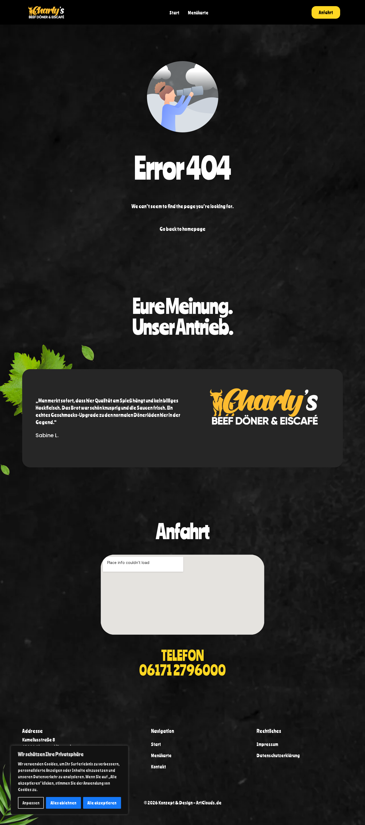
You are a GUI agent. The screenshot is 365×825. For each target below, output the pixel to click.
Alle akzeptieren (102, 802)
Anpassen (31, 802)
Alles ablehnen (63, 802)
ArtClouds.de (209, 802)
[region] (69, 779)
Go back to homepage (182, 229)
